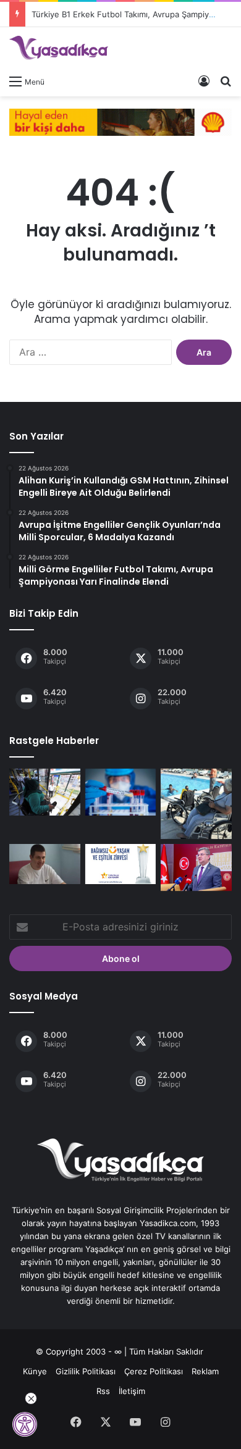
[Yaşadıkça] (58, 48)
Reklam (205, 1371)
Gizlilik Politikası (86, 1371)
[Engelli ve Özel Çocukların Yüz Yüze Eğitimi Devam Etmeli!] (196, 867)
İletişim (132, 1391)
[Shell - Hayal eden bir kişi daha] (120, 121)
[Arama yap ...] (225, 81)
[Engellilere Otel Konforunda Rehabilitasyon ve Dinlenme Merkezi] (196, 804)
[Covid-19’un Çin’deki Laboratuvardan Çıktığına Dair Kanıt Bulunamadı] (120, 792)
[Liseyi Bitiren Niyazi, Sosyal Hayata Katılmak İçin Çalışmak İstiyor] (44, 864)
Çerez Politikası (153, 1371)
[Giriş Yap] (204, 81)
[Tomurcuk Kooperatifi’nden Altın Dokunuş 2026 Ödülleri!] (120, 864)
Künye (35, 1371)
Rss (103, 1391)
